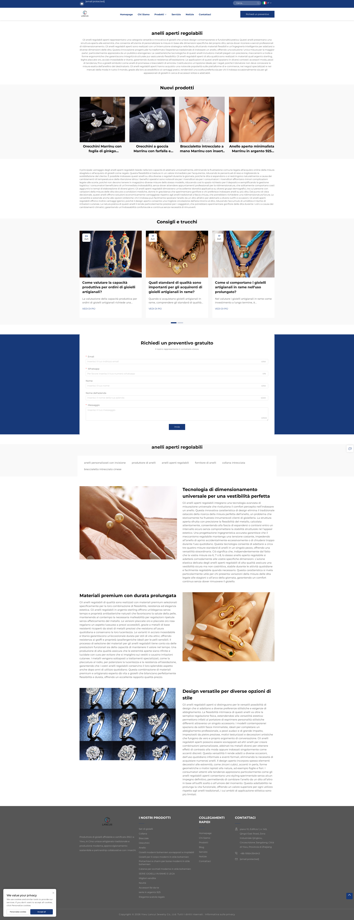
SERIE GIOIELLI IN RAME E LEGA (157, 873)
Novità (142, 883)
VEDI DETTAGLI (102, 119)
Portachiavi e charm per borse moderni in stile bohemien (164, 863)
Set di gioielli (146, 829)
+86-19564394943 (250, 853)
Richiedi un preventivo (257, 14)
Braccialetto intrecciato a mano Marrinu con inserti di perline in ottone (202, 148)
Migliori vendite (147, 878)
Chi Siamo (143, 14)
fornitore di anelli (205, 462)
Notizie (190, 14)
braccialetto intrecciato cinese (102, 469)
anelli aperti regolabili (175, 462)
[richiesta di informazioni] (350, 448)
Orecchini (144, 843)
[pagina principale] (85, 14)
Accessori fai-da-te (149, 887)
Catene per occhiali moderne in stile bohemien (165, 869)
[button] (173, 322)
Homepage (126, 14)
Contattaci (205, 14)
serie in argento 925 (150, 892)
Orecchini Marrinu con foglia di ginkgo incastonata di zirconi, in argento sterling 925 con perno (102, 148)
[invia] (258, 3)
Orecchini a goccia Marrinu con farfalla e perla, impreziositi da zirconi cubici (152, 148)
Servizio (176, 14)
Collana (143, 833)
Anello (142, 847)
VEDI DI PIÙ (88, 308)
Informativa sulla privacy (220, 914)
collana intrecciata (233, 462)
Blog (201, 847)
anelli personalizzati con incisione (105, 462)
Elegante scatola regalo (152, 897)
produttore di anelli (144, 462)
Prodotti (159, 14)
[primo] (349, 896)
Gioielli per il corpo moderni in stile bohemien (164, 857)
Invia (177, 427)
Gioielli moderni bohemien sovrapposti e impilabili (166, 852)
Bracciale (144, 838)
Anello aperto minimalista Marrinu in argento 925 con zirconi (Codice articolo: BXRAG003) (251, 148)
